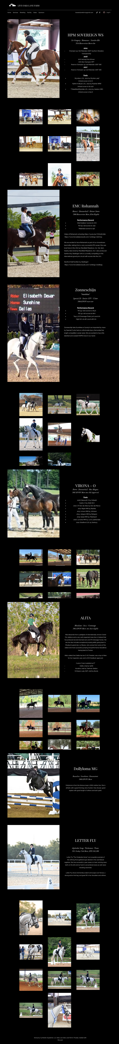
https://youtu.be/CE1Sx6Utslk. (95, 234)
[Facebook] (100, 12)
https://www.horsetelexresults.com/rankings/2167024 (83, 237)
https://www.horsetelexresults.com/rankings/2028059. (84, 265)
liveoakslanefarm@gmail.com (84, 12)
